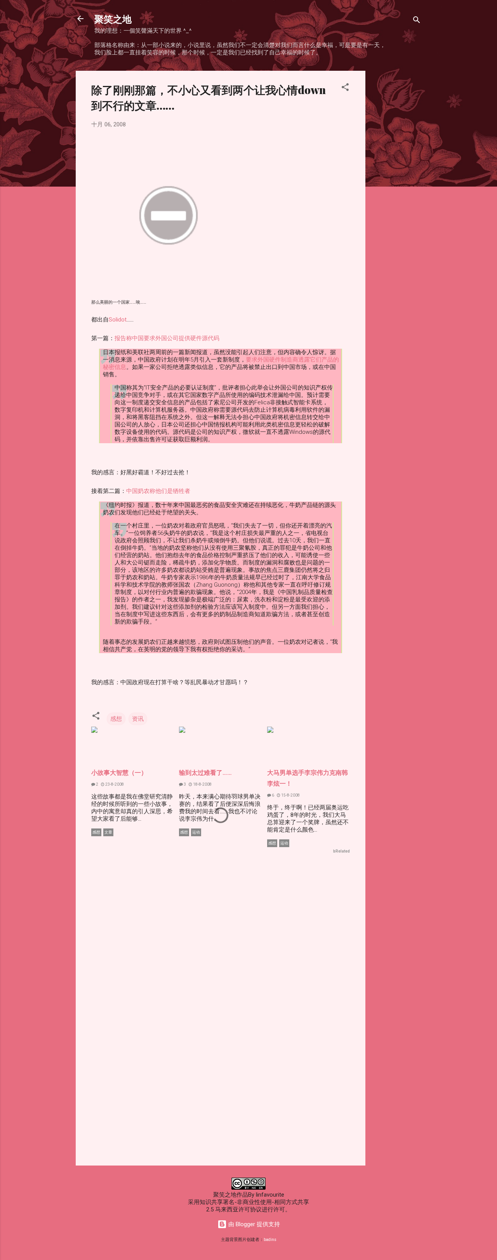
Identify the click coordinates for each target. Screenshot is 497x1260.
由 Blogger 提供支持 (253, 1224)
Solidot (118, 319)
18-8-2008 (202, 784)
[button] (345, 88)
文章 (108, 832)
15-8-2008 (290, 795)
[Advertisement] (396, 187)
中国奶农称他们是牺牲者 (158, 491)
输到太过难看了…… (205, 772)
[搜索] (416, 21)
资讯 (138, 718)
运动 (196, 832)
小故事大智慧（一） (119, 772)
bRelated (341, 851)
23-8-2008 (114, 784)
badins (270, 1239)
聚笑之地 (113, 18)
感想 (116, 718)
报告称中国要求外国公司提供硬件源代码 (167, 338)
